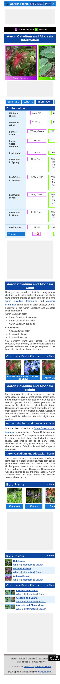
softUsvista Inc (43, 671)
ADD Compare (54, 658)
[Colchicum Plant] (8, 563)
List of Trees (36, 4)
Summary (13, 102)
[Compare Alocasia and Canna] (10, 599)
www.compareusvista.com (37, 666)
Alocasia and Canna (26, 598)
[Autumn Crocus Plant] (8, 578)
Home (13, 658)
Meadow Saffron (22, 568)
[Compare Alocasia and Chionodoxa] (10, 607)
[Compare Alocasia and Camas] (10, 592)
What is (28, 102)
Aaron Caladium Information (21, 301)
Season (39, 564)
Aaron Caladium (21, 78)
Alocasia (54, 78)
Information (44, 102)
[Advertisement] (30, 16)
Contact (31, 658)
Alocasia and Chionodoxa (30, 605)
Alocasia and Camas (27, 590)
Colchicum (19, 561)
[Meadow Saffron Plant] (8, 570)
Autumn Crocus (21, 576)
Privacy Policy (37, 662)
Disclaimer (43, 658)
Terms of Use (22, 662)
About (22, 658)
